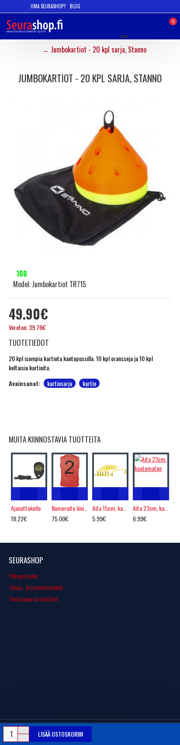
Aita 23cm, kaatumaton (151, 508)
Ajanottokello (26, 508)
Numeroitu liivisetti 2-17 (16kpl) (70, 508)
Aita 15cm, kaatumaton (110, 508)
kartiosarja (59, 383)
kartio (89, 383)
